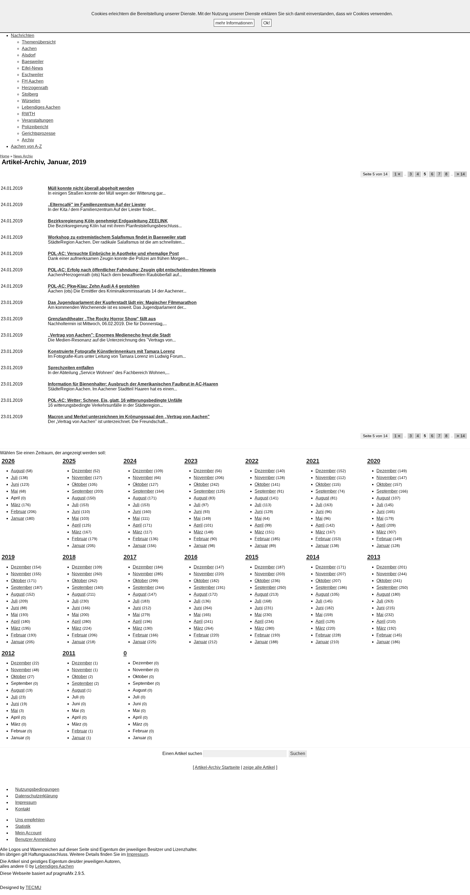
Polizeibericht (35, 127)
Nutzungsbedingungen (37, 789)
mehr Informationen (234, 23)
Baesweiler (33, 61)
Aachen (29, 48)
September (82, 491)
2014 (312, 557)
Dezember (82, 470)
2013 (373, 557)
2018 (69, 557)
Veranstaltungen (37, 120)
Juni (15, 484)
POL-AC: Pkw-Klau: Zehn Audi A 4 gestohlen (94, 286)
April (76, 525)
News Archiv (23, 156)
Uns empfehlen (30, 820)
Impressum (25, 802)
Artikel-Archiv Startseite (217, 767)
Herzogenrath (35, 87)
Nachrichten (22, 35)
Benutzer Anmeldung (35, 839)
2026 (8, 461)
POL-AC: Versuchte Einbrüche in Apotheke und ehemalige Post (113, 253)
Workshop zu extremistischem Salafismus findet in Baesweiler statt (117, 237)
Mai (14, 491)
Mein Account (28, 833)
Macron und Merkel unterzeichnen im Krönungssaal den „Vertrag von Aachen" (129, 416)
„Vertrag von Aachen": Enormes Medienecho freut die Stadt (109, 335)
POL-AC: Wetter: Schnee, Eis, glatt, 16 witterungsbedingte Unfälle (115, 400)
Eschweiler (32, 74)
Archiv (28, 140)
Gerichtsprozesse (38, 133)
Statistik (22, 826)
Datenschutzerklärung (36, 796)
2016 (190, 557)
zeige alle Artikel (259, 767)
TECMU (33, 887)
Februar (18, 511)
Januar (17, 518)
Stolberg (30, 94)
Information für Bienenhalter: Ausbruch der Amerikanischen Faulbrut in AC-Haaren (133, 384)
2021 (312, 461)
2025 (69, 461)
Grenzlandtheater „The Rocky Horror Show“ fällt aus (102, 318)
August (17, 470)
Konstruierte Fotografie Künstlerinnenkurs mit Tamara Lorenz (111, 351)
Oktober (79, 484)
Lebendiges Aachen (41, 107)
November (82, 477)
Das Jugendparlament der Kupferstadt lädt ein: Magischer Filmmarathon (122, 302)
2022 (251, 461)
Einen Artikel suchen (182, 753)
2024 (130, 461)
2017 (130, 557)
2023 (190, 461)
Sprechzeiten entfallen (71, 367)
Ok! (266, 23)
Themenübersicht (38, 42)
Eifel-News (32, 68)
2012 (8, 653)
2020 (373, 461)
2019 (8, 557)
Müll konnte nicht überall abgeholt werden (91, 188)
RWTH (28, 113)
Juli (14, 477)
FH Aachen (33, 81)
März (15, 504)
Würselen (31, 100)
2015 (251, 557)
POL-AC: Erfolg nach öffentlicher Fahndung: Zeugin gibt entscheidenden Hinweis (132, 270)
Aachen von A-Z (26, 146)
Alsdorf (28, 55)
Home (4, 156)
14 (461, 174)
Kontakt (22, 809)
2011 (69, 653)
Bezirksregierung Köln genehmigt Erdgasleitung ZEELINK (108, 221)
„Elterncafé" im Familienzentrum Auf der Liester (97, 204)
